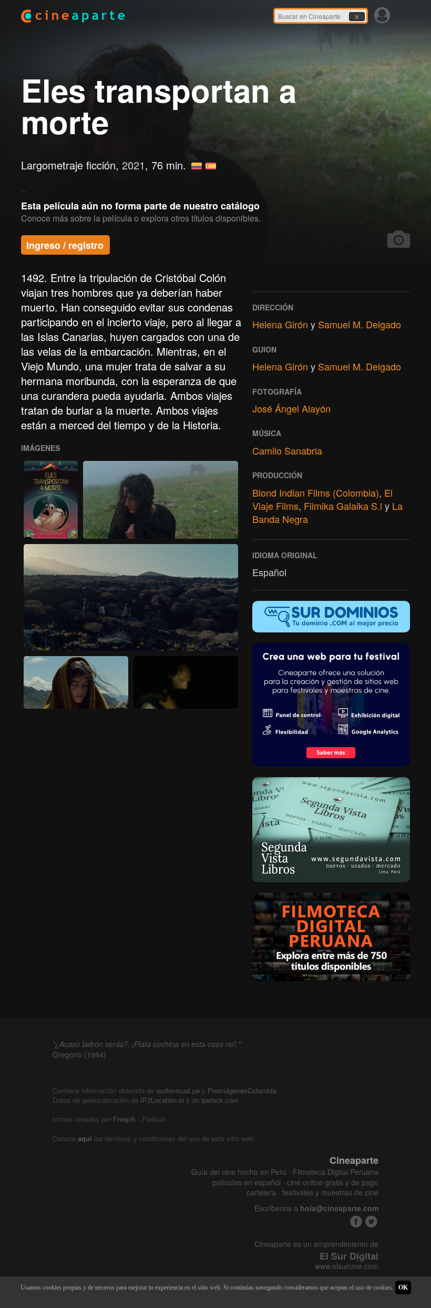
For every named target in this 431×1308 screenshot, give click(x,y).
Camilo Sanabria (287, 450)
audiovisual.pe (178, 1090)
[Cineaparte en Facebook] (356, 1221)
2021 (133, 165)
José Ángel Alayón (291, 408)
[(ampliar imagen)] (51, 499)
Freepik (124, 1119)
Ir (356, 17)
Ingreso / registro (65, 245)
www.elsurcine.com (346, 1266)
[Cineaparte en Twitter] (371, 1221)
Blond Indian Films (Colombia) (315, 492)
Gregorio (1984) (79, 1054)
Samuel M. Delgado (359, 324)
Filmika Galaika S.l (343, 505)
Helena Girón (280, 324)
